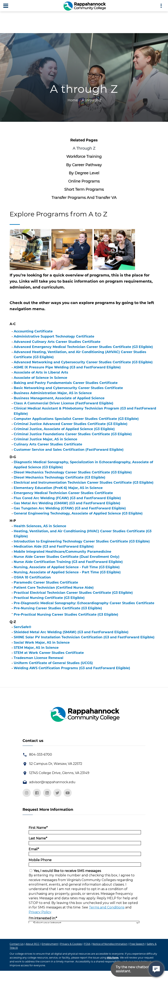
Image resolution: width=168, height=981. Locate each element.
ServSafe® (22, 627)
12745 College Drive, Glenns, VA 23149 (59, 773)
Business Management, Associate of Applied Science (59, 398)
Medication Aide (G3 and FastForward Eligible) (54, 546)
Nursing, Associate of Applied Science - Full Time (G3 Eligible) (67, 567)
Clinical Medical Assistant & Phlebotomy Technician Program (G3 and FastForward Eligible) (85, 410)
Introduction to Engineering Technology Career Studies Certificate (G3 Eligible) (82, 541)
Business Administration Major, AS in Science (53, 393)
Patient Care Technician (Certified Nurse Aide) (54, 587)
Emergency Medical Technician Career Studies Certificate (63, 493)
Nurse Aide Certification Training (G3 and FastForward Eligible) (68, 562)
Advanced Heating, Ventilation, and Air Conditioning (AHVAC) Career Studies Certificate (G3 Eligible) (80, 354)
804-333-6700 (40, 754)
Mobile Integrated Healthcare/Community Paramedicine (62, 552)
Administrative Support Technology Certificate (54, 336)
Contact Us (17, 943)
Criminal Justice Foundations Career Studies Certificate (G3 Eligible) (73, 434)
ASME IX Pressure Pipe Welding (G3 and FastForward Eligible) (67, 367)
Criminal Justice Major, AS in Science (45, 439)
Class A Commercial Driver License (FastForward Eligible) (63, 403)
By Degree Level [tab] (84, 173)
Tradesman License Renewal (38, 658)
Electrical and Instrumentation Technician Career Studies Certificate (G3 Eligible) (83, 482)
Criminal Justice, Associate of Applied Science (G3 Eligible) (64, 429)
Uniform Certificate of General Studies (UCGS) (53, 663)
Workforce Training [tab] (84, 156)
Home (73, 100)
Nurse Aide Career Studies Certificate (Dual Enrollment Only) (66, 557)
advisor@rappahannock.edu (52, 782)
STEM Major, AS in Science (36, 648)
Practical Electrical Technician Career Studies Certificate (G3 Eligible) (73, 593)
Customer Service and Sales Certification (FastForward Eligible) (69, 450)
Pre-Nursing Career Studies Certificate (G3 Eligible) (58, 608)
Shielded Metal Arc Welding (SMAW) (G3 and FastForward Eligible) (71, 632)
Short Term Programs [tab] (84, 189)
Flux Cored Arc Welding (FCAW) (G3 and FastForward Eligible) (67, 498)
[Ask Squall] (156, 969)
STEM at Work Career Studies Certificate (49, 653)
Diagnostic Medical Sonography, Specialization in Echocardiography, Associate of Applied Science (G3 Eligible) (83, 464)
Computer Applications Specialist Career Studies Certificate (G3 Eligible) (76, 419)
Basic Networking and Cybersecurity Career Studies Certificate (68, 388)
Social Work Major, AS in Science (42, 642)
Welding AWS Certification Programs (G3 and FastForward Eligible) (72, 668)
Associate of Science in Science (40, 378)
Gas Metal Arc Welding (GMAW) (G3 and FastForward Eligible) (67, 503)
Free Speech (137, 943)
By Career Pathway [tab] (84, 165)
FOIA (87, 943)
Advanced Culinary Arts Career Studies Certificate (57, 342)
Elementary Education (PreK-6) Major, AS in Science (58, 488)
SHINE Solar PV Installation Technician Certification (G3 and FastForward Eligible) (84, 637)
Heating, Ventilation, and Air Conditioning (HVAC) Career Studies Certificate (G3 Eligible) (82, 533)
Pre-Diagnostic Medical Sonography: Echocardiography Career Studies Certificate (84, 603)
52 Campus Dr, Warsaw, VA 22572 (55, 764)
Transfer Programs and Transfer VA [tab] (84, 197)
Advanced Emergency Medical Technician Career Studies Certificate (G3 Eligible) (83, 347)
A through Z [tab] (84, 148)
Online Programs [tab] (84, 181)
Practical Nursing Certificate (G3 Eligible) (49, 598)
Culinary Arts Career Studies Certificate (48, 444)
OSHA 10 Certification (32, 577)
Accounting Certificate (33, 331)
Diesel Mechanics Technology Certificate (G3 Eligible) (59, 477)
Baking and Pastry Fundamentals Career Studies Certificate (66, 383)
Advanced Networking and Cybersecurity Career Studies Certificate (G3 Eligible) (83, 362)
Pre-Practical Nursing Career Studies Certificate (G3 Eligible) (66, 614)
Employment (50, 943)
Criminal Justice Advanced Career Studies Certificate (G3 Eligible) (70, 424)
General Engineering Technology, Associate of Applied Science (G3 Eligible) (78, 513)
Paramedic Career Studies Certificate (46, 582)
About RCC (33, 943)
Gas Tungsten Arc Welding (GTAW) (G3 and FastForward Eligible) (70, 508)
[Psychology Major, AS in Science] (120, 613)
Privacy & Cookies (71, 943)
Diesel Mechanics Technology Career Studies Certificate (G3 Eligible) (73, 472)
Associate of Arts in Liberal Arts (41, 372)
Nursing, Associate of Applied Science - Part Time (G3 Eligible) (67, 572)
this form (113, 957)
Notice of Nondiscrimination (109, 943)
